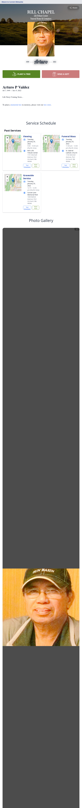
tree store (47, 104)
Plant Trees (35, 165)
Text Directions (27, 166)
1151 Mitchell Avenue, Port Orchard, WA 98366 (32, 158)
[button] (13, 141)
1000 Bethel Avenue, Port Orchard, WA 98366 (32, 200)
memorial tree (16, 104)
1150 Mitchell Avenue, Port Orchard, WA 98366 (70, 158)
